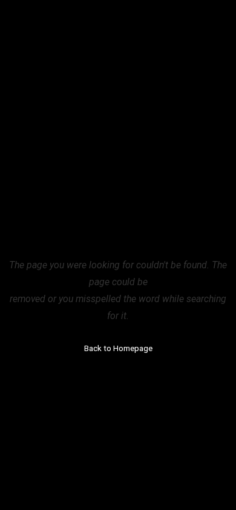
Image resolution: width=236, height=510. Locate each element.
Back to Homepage (118, 348)
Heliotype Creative (82, 29)
